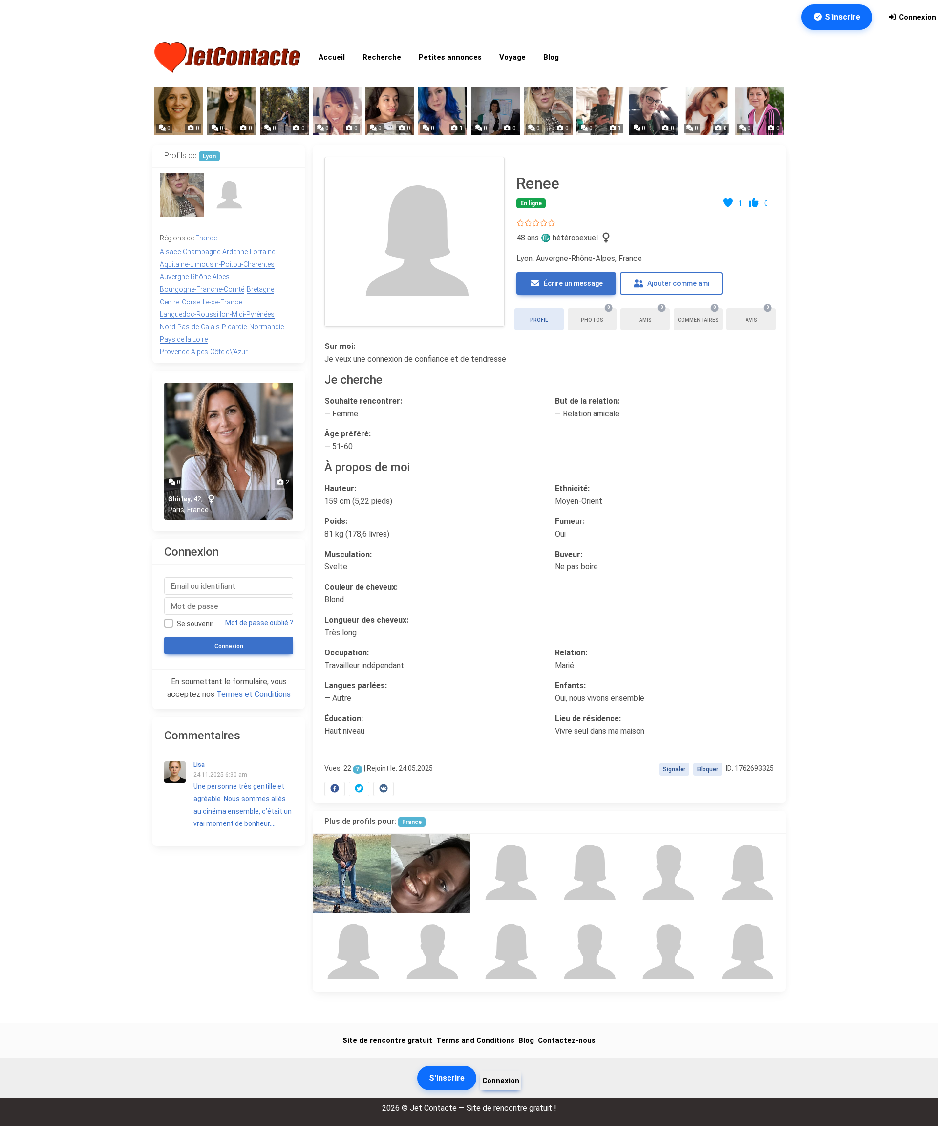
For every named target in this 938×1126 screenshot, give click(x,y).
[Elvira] (746, 873)
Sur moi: (339, 346)
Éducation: (343, 718)
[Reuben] (667, 873)
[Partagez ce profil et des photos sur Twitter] (359, 789)
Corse (191, 302)
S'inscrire (841, 17)
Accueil (332, 57)
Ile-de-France (222, 302)
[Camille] (510, 873)
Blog (551, 57)
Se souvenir (195, 624)
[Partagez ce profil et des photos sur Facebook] (334, 789)
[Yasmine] (182, 195)
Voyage (512, 57)
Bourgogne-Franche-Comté (202, 289)
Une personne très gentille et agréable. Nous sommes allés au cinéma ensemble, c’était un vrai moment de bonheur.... (242, 794)
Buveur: (568, 554)
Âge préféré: (347, 433)
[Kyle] (430, 952)
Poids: (335, 521)
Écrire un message (572, 283)
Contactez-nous (567, 1040)
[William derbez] (352, 873)
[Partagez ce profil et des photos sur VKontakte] (383, 789)
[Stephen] (667, 952)
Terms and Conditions (475, 1040)
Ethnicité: (572, 488)
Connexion (916, 17)
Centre (169, 302)
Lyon (209, 156)
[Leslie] (352, 952)
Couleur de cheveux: (361, 586)
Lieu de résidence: (588, 718)
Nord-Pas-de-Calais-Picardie (203, 327)
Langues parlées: (355, 685)
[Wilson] (588, 952)
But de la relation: (587, 401)
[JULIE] (430, 873)
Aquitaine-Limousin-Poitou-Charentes (217, 264)
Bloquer (707, 769)
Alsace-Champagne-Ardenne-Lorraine (217, 252)
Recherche (381, 57)
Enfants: (570, 685)
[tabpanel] (549, 474)
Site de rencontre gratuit (387, 1040)
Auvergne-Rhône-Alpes (195, 277)
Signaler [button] (674, 769)
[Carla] (746, 952)
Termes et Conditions (253, 694)
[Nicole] (588, 873)
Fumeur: (570, 521)
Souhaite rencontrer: (363, 401)
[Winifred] (228, 195)
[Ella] (510, 952)
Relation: (571, 652)
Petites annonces (450, 57)
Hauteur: (340, 488)
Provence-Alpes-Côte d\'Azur (204, 352)
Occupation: (346, 652)
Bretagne (260, 289)
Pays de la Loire (184, 339)
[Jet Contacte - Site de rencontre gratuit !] (228, 57)
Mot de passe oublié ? (259, 623)
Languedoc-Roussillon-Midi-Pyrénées (217, 314)
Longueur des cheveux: (366, 620)
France (412, 822)
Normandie (266, 327)
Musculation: (348, 554)
